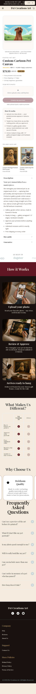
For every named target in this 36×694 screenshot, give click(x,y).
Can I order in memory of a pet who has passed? (14, 574)
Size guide (8, 237)
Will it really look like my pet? (14, 553)
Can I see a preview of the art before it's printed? (14, 522)
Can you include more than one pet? (15, 563)
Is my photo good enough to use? (15, 544)
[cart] (33, 8)
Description (8, 178)
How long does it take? (11, 585)
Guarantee (8, 242)
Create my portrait (18, 100)
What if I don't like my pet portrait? (12, 534)
